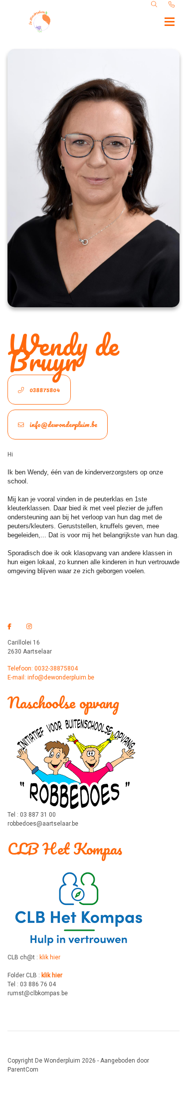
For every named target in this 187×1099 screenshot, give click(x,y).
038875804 (44, 389)
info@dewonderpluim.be (62, 424)
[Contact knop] (172, 4)
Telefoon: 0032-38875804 (42, 668)
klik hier (49, 957)
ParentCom (22, 1069)
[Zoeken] (154, 4)
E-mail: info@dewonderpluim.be (50, 677)
